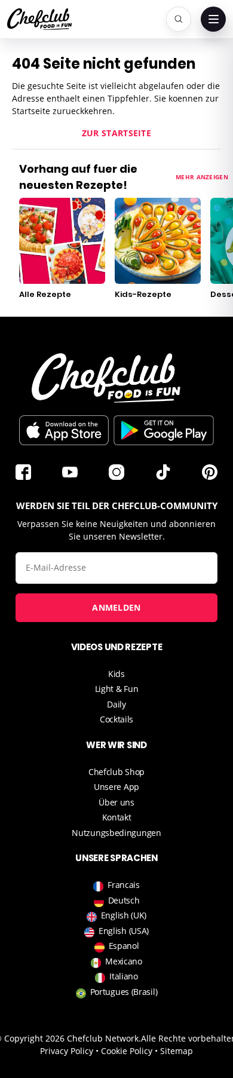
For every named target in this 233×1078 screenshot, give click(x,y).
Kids (116, 673)
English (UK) (123, 915)
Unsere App (116, 786)
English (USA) (124, 930)
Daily (116, 704)
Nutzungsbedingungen (116, 832)
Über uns (116, 802)
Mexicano (123, 961)
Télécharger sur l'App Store (64, 430)
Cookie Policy (126, 1050)
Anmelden (116, 607)
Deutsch (124, 900)
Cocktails (116, 719)
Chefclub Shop (116, 771)
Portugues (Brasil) (124, 991)
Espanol (124, 945)
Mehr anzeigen (202, 177)
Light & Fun (117, 688)
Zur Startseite (116, 133)
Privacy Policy (66, 1050)
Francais (124, 884)
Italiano (123, 976)
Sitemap (176, 1050)
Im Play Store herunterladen (164, 430)
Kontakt (116, 817)
